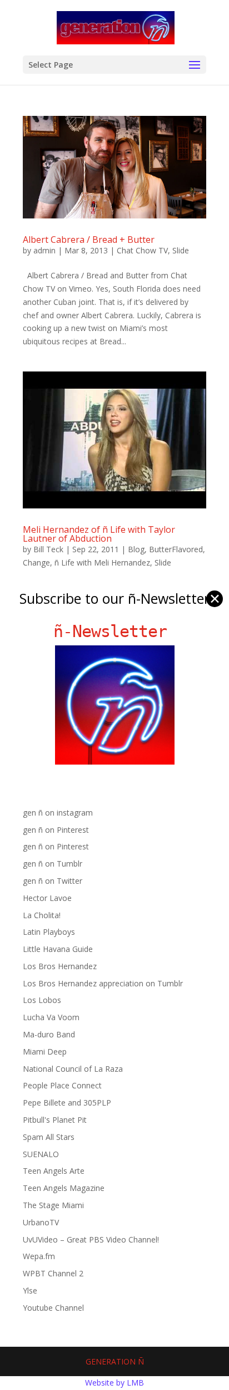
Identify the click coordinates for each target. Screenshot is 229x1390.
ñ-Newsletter (114, 631)
